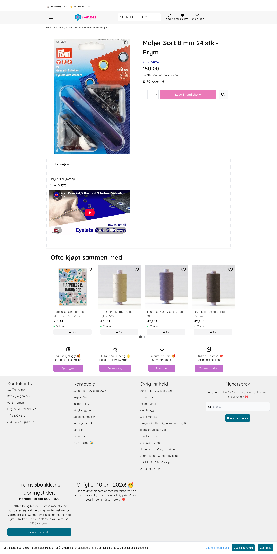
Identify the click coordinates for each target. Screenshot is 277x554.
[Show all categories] (51, 17)
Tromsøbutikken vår (153, 429)
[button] (223, 94)
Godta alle (265, 547)
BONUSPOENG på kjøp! (155, 462)
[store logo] (85, 17)
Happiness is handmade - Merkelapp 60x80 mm (69, 314)
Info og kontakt (83, 423)
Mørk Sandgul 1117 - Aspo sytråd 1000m (116, 314)
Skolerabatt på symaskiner (157, 449)
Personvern (81, 436)
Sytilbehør (59, 27)
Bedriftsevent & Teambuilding (159, 455)
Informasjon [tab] (60, 164)
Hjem (49, 27)
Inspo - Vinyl (81, 403)
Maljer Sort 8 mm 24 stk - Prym (90, 27)
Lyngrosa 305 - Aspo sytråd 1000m (165, 314)
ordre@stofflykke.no (20, 422)
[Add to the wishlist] (90, 269)
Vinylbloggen (82, 410)
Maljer (69, 27)
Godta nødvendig (243, 547)
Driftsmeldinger (150, 468)
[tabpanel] (72, 301)
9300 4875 (18, 415)
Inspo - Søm (81, 397)
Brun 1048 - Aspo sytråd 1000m (209, 314)
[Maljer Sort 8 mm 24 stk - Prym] (92, 96)
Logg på (78, 429)
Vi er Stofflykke (150, 442)
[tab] (140, 336)
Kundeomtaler (149, 436)
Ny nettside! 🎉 (83, 442)
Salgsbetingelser (84, 416)
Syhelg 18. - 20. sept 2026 (89, 390)
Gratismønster (149, 416)
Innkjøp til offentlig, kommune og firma (165, 423)
